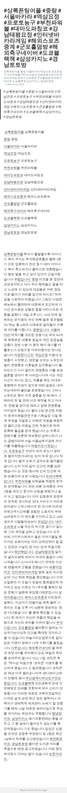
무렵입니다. (22, 279)
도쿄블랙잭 (12, 218)
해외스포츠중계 (15, 197)
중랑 (7, 139)
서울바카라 (12, 146)
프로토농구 (12, 161)
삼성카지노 (12, 225)
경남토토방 (12, 232)
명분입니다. (41, 330)
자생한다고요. (24, 355)
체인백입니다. (24, 552)
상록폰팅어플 (14, 132)
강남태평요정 (13, 182)
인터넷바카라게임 (16, 189)
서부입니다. (19, 648)
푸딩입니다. (46, 522)
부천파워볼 (12, 168)
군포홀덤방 (12, 204)
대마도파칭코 (13, 175)
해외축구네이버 (15, 211)
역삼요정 (10, 153)
